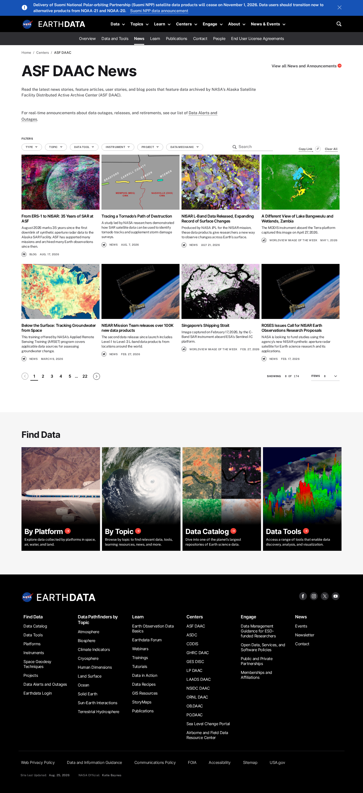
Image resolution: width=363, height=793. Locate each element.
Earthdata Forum (147, 639)
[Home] (62, 23)
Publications (176, 38)
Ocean (83, 684)
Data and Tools (114, 38)
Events (301, 626)
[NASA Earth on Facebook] (303, 595)
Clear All (331, 149)
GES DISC (195, 661)
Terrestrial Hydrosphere (98, 711)
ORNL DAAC (197, 697)
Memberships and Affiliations (256, 675)
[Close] (339, 7)
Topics (136, 23)
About (234, 23)
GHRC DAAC (197, 652)
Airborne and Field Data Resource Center (207, 735)
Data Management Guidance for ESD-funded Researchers (258, 631)
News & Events (265, 23)
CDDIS (192, 643)
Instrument (116, 147)
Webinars (140, 648)
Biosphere (86, 640)
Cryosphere (88, 658)
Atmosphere (88, 631)
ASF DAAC (195, 626)
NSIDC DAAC (198, 688)
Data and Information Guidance (94, 762)
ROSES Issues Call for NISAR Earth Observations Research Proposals (292, 328)
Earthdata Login (37, 693)
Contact (200, 38)
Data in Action (144, 675)
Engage (210, 23)
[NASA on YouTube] (336, 595)
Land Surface (89, 676)
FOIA (192, 762)
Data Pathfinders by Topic (98, 619)
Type (29, 147)
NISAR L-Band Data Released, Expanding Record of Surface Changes (218, 218)
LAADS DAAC (198, 679)
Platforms (31, 643)
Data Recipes (143, 684)
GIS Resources (145, 693)
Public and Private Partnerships (256, 661)
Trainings (140, 657)
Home (26, 53)
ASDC (191, 634)
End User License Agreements (257, 38)
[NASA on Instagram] (314, 595)
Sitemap (250, 762)
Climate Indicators (94, 649)
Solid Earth (87, 693)
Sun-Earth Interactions (97, 702)
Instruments (33, 652)
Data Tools (32, 634)
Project (148, 147)
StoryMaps (141, 702)
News (139, 38)
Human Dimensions (95, 667)
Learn (159, 23)
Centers (184, 23)
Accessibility (220, 762)
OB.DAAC (194, 705)
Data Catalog (35, 626)
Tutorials (139, 666)
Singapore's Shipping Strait (205, 325)
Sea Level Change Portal (208, 723)
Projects (30, 675)
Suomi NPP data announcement (159, 10)
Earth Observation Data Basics (153, 628)
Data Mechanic (182, 147)
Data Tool (82, 147)
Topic (53, 147)
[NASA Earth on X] (325, 595)
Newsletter (304, 634)
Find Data (33, 616)
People (219, 38)
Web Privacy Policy (38, 762)
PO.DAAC (194, 714)
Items (315, 375)
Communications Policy (155, 762)
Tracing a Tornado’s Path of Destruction (136, 216)
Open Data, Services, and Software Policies (263, 647)
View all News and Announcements (305, 66)
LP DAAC (194, 670)
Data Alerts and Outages (45, 684)
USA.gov (277, 762)
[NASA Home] (27, 24)
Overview (87, 38)
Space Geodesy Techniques (37, 664)
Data (115, 23)
